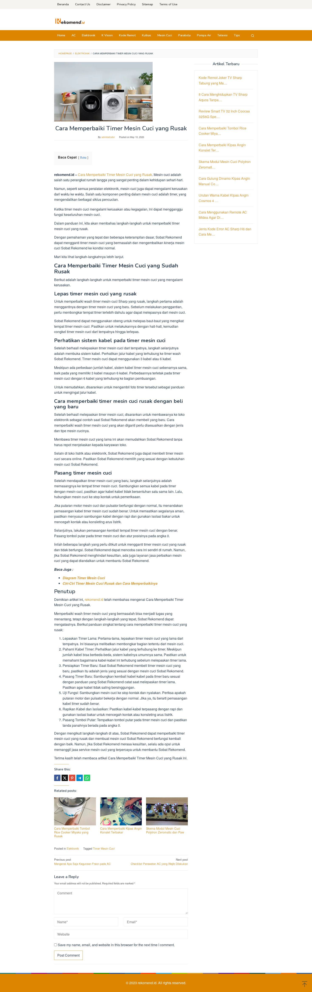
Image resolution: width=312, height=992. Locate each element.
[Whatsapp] (87, 778)
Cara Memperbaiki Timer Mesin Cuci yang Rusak (115, 174)
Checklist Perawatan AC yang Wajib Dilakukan (159, 861)
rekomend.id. (148, 982)
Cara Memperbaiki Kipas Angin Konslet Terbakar (121, 830)
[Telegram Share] (79, 778)
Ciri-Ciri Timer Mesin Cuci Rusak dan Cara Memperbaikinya (110, 583)
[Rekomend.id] (70, 20)
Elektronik (73, 848)
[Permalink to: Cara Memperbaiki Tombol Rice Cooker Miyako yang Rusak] (75, 811)
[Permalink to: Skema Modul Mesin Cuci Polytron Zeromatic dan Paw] (167, 811)
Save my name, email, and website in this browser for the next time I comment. (116, 944)
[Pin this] (72, 778)
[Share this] (57, 778)
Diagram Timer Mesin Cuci (84, 577)
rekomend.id (94, 599)
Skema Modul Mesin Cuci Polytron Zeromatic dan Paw (165, 830)
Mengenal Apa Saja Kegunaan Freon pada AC (82, 861)
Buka (83, 157)
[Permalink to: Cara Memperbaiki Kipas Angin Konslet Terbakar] (121, 811)
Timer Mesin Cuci (104, 848)
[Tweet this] (65, 778)
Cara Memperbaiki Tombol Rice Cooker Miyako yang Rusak (72, 832)
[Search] (252, 35)
